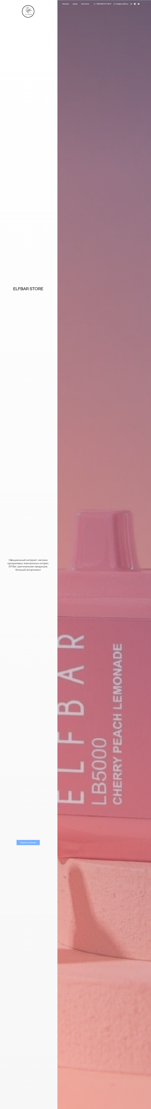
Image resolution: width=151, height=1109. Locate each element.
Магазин (65, 4)
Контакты (85, 4)
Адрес (75, 4)
